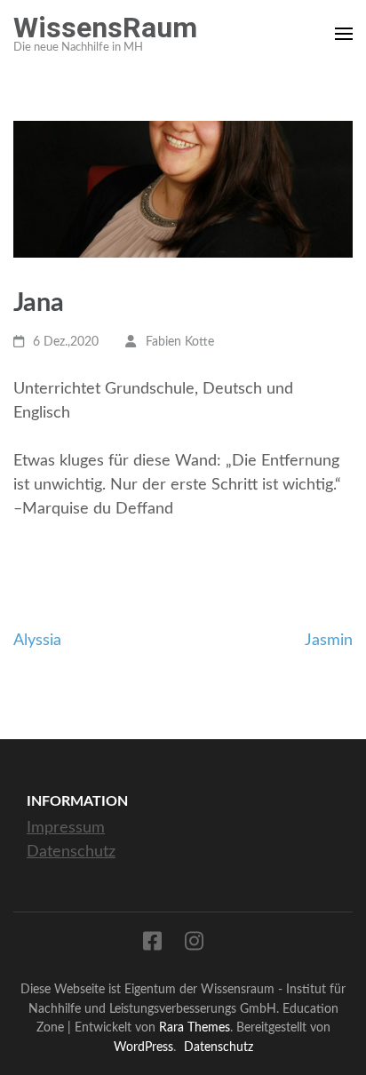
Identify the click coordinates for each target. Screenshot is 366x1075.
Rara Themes (194, 1027)
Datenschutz (71, 852)
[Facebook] (152, 945)
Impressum (66, 828)
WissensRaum (105, 27)
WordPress (143, 1047)
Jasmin (329, 641)
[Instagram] (194, 945)
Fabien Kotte (180, 342)
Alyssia (37, 641)
